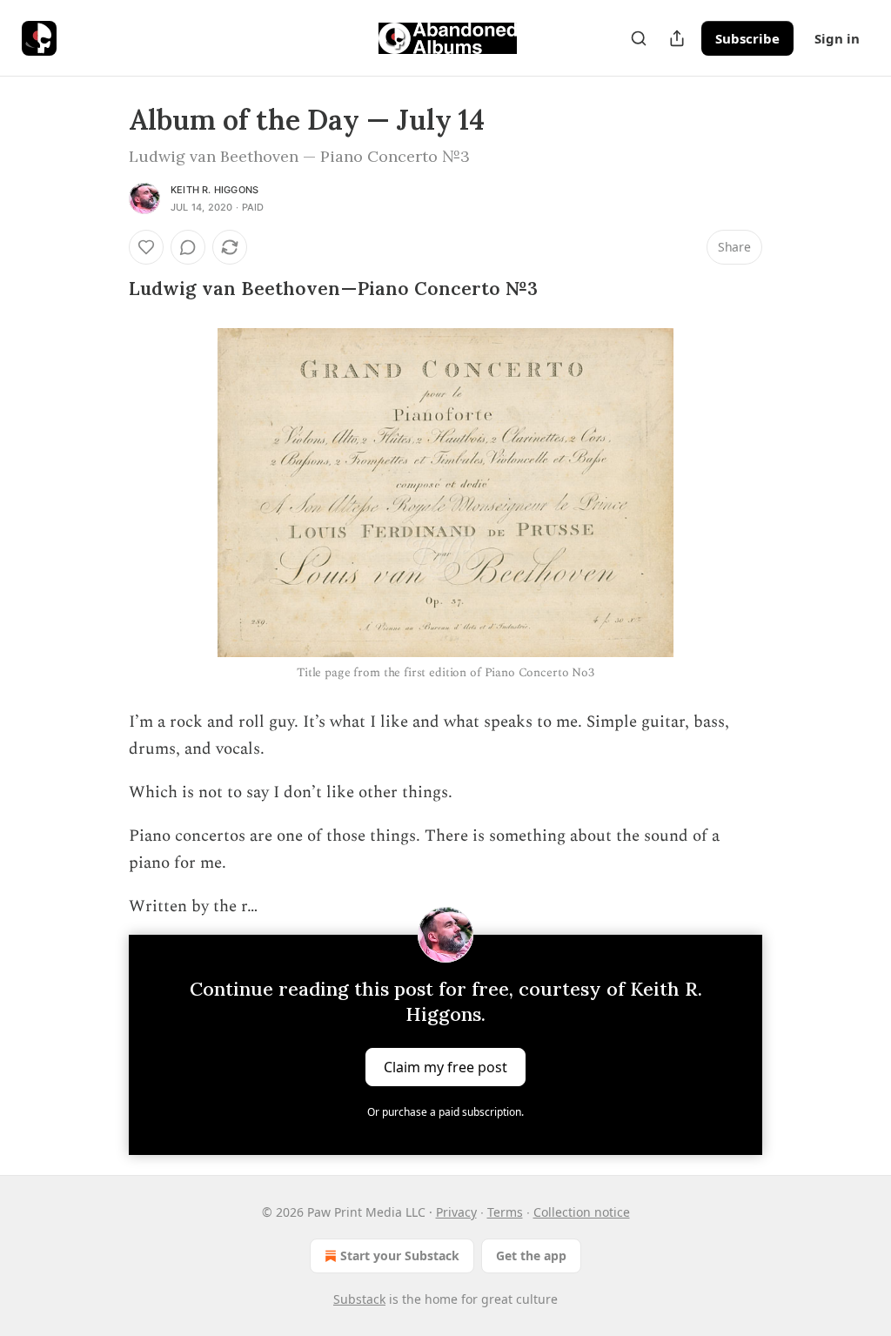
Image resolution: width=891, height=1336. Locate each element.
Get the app (531, 1255)
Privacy (456, 1212)
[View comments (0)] (188, 247)
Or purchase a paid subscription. (445, 1111)
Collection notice (581, 1212)
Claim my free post (445, 1066)
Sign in (837, 38)
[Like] (146, 247)
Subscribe (747, 38)
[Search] (638, 38)
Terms (505, 1212)
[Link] (104, 289)
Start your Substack (399, 1255)
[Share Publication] (677, 38)
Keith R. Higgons (214, 190)
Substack (359, 1299)
